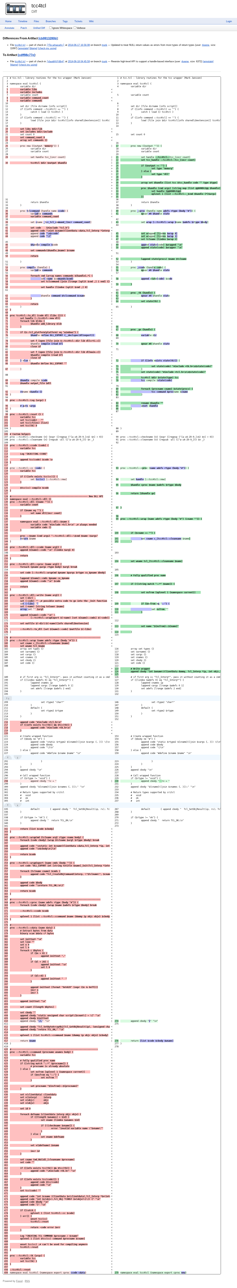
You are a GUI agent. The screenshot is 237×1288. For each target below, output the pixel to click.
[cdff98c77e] (26, 55)
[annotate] (23, 48)
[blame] (33, 48)
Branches (51, 21)
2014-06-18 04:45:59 (79, 61)
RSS (27, 1281)
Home (8, 21)
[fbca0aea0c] (55, 45)
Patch (24, 28)
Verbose (81, 28)
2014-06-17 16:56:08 (79, 45)
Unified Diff (39, 28)
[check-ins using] (47, 48)
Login (229, 21)
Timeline (22, 21)
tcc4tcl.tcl (20, 45)
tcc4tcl (38, 5)
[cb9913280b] (48, 38)
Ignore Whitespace (62, 28)
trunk (104, 45)
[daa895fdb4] (55, 61)
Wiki (91, 21)
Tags (65, 21)
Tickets (78, 21)
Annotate (9, 28)
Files (36, 21)
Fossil (19, 1281)
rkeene (205, 45)
